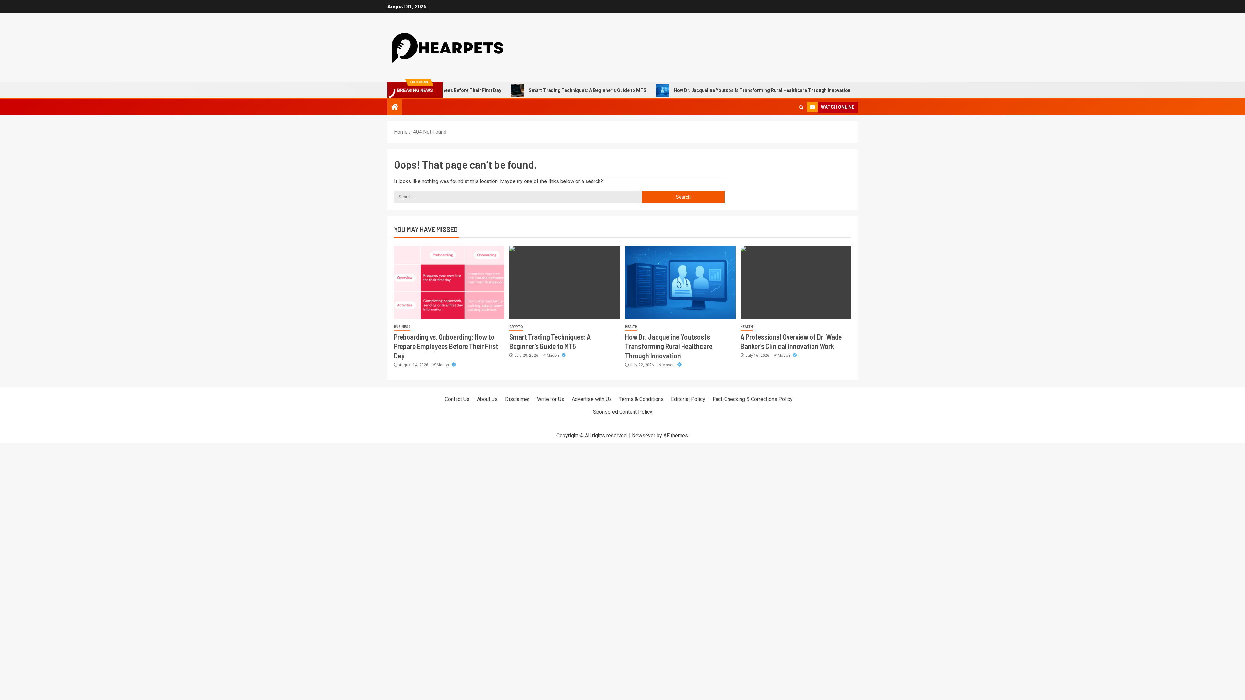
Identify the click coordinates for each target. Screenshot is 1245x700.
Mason (443, 365)
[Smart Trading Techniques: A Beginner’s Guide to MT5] (564, 282)
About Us (487, 399)
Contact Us (457, 399)
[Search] (801, 107)
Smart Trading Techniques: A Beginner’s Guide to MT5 (560, 90)
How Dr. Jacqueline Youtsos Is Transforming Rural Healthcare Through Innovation (734, 90)
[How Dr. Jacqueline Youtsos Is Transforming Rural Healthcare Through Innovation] (680, 282)
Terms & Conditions (641, 399)
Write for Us (550, 399)
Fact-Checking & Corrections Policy (753, 399)
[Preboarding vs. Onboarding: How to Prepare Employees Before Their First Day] (449, 282)
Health (631, 327)
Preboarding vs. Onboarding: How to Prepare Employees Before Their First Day (446, 346)
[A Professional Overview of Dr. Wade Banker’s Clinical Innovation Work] (796, 282)
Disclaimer (517, 399)
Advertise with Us (592, 399)
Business (402, 327)
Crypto (516, 327)
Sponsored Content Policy (622, 412)
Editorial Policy (688, 399)
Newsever (643, 435)
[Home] (394, 107)
